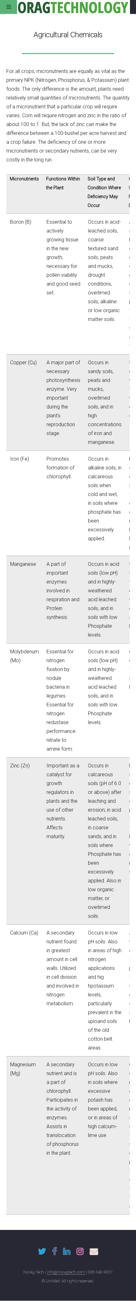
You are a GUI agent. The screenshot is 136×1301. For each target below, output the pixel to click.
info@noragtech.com (66, 1272)
